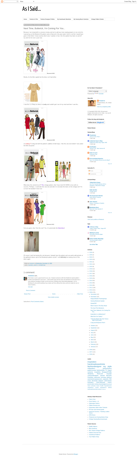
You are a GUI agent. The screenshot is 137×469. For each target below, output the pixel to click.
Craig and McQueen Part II (98, 322)
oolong (96, 384)
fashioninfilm (101, 370)
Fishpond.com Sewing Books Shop (98, 417)
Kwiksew (104, 389)
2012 (90, 285)
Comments (93, 174)
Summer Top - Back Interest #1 (97, 148)
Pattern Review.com (94, 405)
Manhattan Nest (94, 207)
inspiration (30, 265)
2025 (90, 255)
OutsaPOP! (94, 303)
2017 (90, 273)
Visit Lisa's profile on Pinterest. (96, 219)
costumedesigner (93, 375)
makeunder (97, 377)
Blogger (76, 454)
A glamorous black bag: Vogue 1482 (98, 142)
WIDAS (110, 387)
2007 (90, 352)
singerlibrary (91, 387)
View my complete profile (104, 106)
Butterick (109, 377)
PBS (110, 379)
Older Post (80, 294)
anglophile (106, 379)
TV (106, 370)
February (93, 344)
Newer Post (27, 294)
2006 (90, 354)
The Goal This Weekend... (98, 308)
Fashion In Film (34, 19)
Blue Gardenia (93, 428)
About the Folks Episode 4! (96, 209)
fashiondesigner (94, 366)
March (92, 342)
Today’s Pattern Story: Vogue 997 (98, 228)
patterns (36, 265)
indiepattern (91, 368)
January (93, 346)
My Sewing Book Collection (81, 19)
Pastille (102, 385)
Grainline (90, 377)
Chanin (97, 387)
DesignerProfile (107, 372)
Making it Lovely (94, 232)
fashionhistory (107, 368)
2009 (90, 292)
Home (25, 19)
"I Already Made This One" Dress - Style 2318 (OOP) (100, 319)
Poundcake (93, 135)
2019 (90, 269)
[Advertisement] (100, 54)
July (92, 332)
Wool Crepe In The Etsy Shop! (99, 305)
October (93, 325)
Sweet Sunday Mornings (96, 238)
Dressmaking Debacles (96, 158)
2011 (90, 287)
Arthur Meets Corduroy (95, 197)
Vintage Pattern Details (97, 19)
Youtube (109, 373)
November (94, 296)
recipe (89, 380)
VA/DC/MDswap (100, 382)
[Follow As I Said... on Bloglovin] (96, 123)
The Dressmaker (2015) (95, 240)
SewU (89, 385)
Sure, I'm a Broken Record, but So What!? (100, 160)
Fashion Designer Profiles (48, 19)
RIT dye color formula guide (96, 409)
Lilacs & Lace (93, 152)
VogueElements (108, 385)
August (93, 330)
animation (93, 385)
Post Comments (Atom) (37, 301)
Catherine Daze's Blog (96, 141)
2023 (90, 259)
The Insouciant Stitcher (96, 195)
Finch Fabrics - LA (94, 401)
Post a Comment (30, 290)
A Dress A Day (94, 227)
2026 (90, 252)
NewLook (100, 373)
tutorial (102, 375)
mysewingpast (103, 384)
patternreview (92, 370)
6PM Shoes (92, 415)
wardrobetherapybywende (95, 379)
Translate (101, 93)
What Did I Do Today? (96, 316)
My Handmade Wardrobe (64, 19)
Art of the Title (94, 244)
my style (107, 366)
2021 (90, 264)
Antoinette (31, 275)
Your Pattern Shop (94, 436)
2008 (90, 349)
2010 (90, 290)
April (92, 339)
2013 (90, 283)
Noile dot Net (93, 190)
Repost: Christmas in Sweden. (97, 203)
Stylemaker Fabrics (94, 403)
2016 (90, 276)
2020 (90, 266)
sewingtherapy (41, 265)
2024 (90, 257)
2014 (90, 280)
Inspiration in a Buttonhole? (98, 314)
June (92, 335)
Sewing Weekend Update (98, 301)
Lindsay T (28, 143)
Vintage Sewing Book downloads (98, 419)
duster (97, 385)
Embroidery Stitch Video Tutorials (98, 407)
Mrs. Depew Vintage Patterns (97, 430)
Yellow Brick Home (95, 182)
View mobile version (53, 297)
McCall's (109, 375)
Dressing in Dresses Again (96, 234)
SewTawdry (93, 147)
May (92, 337)
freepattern (90, 382)
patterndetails (108, 380)
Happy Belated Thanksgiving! (99, 298)
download (109, 384)
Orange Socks (93, 191)
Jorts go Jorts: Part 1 (95, 136)
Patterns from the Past (95, 432)
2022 (90, 262)
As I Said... (31, 9)
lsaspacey (102, 100)
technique (103, 377)
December (94, 294)
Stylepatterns (103, 387)
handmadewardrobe (96, 364)
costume (90, 372)
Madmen (100, 380)
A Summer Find (93, 154)
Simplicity (90, 373)
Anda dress (61, 228)
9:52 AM (30, 287)
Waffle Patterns (93, 426)
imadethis (97, 372)
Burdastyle (95, 380)
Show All (110, 163)
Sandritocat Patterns (94, 434)
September (94, 328)
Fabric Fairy (92, 399)
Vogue (110, 370)
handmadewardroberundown (94, 389)
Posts (91, 171)
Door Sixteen (93, 201)
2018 (90, 271)
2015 (90, 278)
